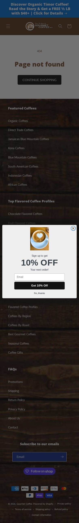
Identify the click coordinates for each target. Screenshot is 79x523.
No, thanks (39, 293)
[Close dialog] (73, 228)
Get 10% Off (39, 285)
